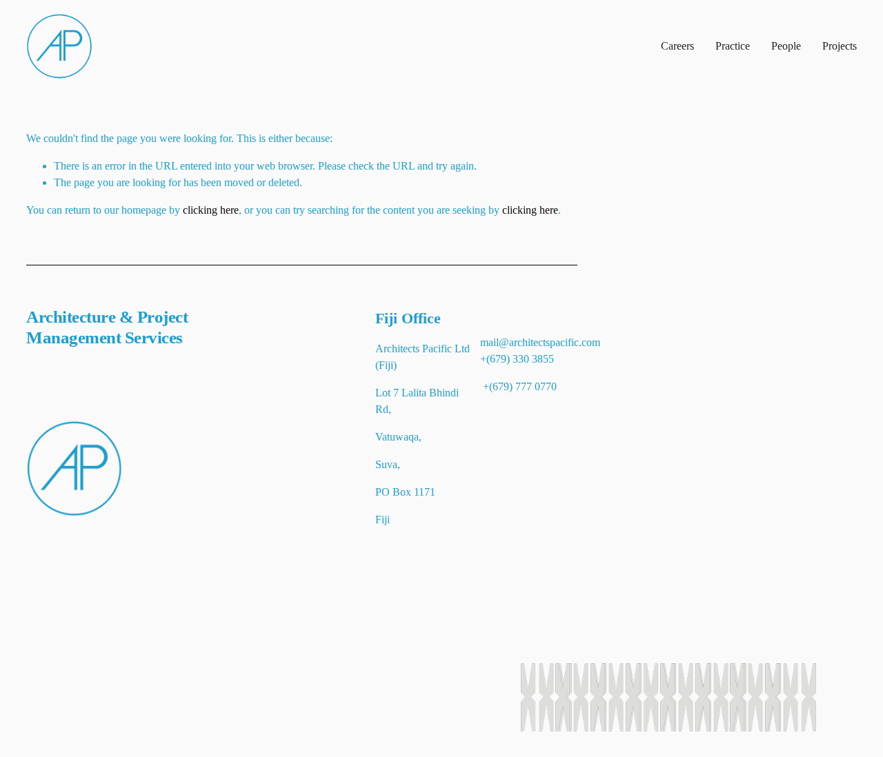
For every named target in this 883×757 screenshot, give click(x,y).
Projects (839, 46)
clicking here (211, 210)
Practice (732, 46)
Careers (677, 46)
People (786, 46)
